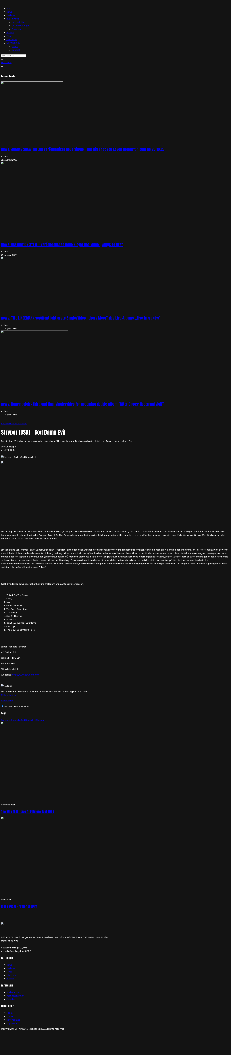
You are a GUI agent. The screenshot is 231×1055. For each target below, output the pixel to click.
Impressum (12, 1023)
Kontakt (16, 50)
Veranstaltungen (21, 25)
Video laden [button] (7, 700)
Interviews (11, 39)
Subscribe (6, 62)
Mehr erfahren (8, 695)
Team (15, 46)
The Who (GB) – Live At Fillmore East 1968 (27, 811)
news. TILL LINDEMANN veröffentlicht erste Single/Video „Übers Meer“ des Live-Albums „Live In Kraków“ (81, 318)
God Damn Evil (28, 720)
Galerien (16, 29)
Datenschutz (13, 1019)
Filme (9, 36)
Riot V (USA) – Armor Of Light (19, 906)
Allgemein (6, 423)
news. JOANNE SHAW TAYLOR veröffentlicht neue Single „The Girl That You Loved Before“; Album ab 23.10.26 (82, 149)
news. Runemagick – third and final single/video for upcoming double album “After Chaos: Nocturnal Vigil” (82, 404)
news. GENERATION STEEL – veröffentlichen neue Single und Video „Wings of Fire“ (62, 244)
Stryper (40, 720)
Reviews (10, 15)
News (9, 11)
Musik (15, 423)
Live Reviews (12, 18)
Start (9, 8)
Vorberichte (18, 22)
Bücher (10, 32)
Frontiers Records (10, 720)
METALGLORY (13, 43)
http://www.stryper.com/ (25, 674)
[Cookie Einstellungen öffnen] (21, 1052)
